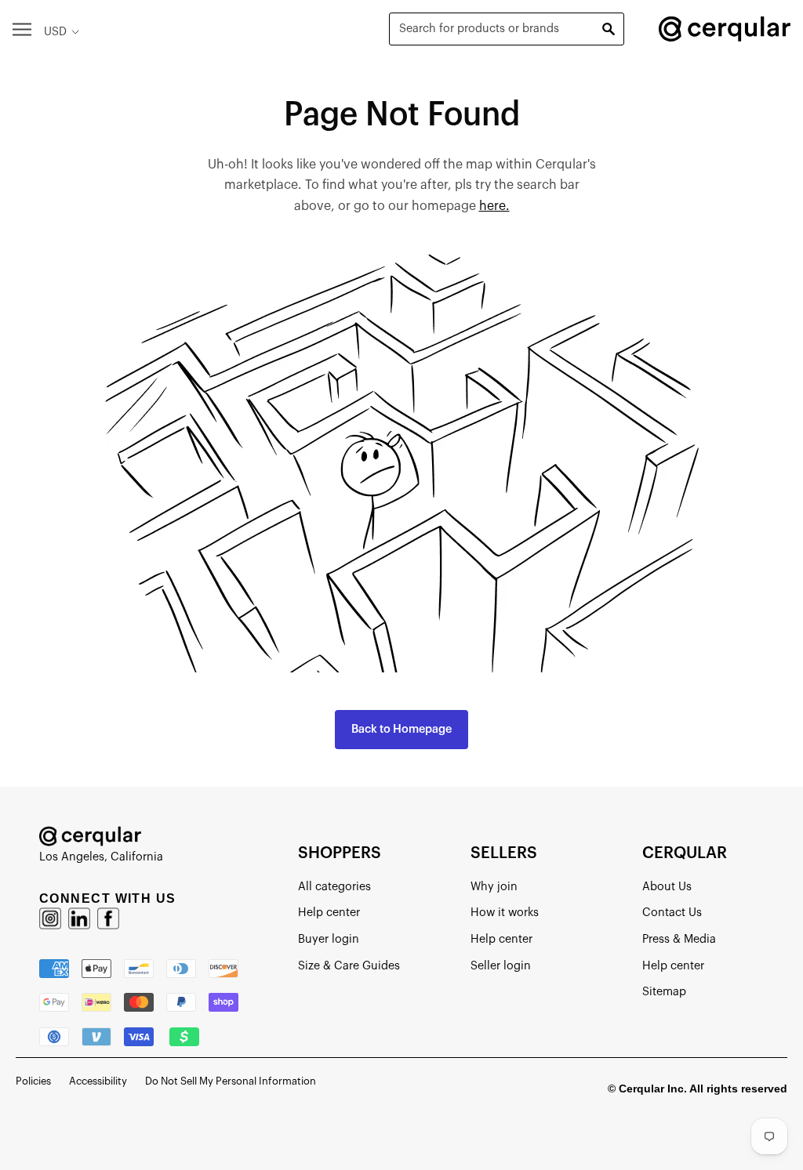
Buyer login (328, 939)
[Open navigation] (22, 28)
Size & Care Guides (349, 966)
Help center (329, 912)
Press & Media (679, 939)
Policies (33, 1081)
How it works (505, 912)
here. (494, 206)
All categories (334, 887)
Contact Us (672, 912)
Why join (494, 887)
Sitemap (664, 992)
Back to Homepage (401, 729)
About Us (667, 887)
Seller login (501, 966)
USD (55, 32)
